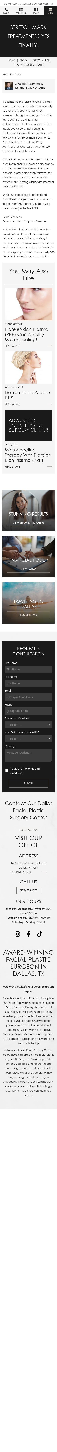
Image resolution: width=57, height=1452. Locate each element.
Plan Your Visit (28, 615)
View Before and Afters (28, 522)
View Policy (28, 568)
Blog (23, 60)
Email (8, 690)
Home (11, 60)
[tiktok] (39, 934)
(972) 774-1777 (28, 890)
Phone (9, 704)
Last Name (11, 676)
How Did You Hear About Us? (22, 732)
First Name (11, 663)
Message (10, 746)
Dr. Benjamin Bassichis (30, 88)
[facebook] (28, 934)
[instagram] (17, 934)
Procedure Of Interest (17, 718)
